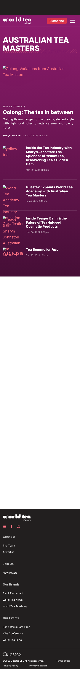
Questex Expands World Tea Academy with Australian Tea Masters (49, 191)
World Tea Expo (12, 639)
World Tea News (13, 599)
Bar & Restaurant (13, 593)
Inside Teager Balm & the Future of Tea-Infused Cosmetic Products (46, 222)
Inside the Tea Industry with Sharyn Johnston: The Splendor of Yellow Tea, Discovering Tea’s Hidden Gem (49, 156)
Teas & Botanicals (14, 106)
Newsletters (10, 572)
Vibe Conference (13, 633)
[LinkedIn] (5, 526)
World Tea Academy (15, 606)
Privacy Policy (10, 665)
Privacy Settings (38, 665)
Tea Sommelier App (42, 249)
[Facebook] (12, 526)
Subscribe (56, 21)
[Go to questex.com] (12, 654)
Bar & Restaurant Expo (16, 626)
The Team (9, 545)
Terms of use (63, 660)
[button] (72, 20)
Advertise (8, 552)
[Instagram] (19, 526)
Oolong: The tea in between (38, 112)
